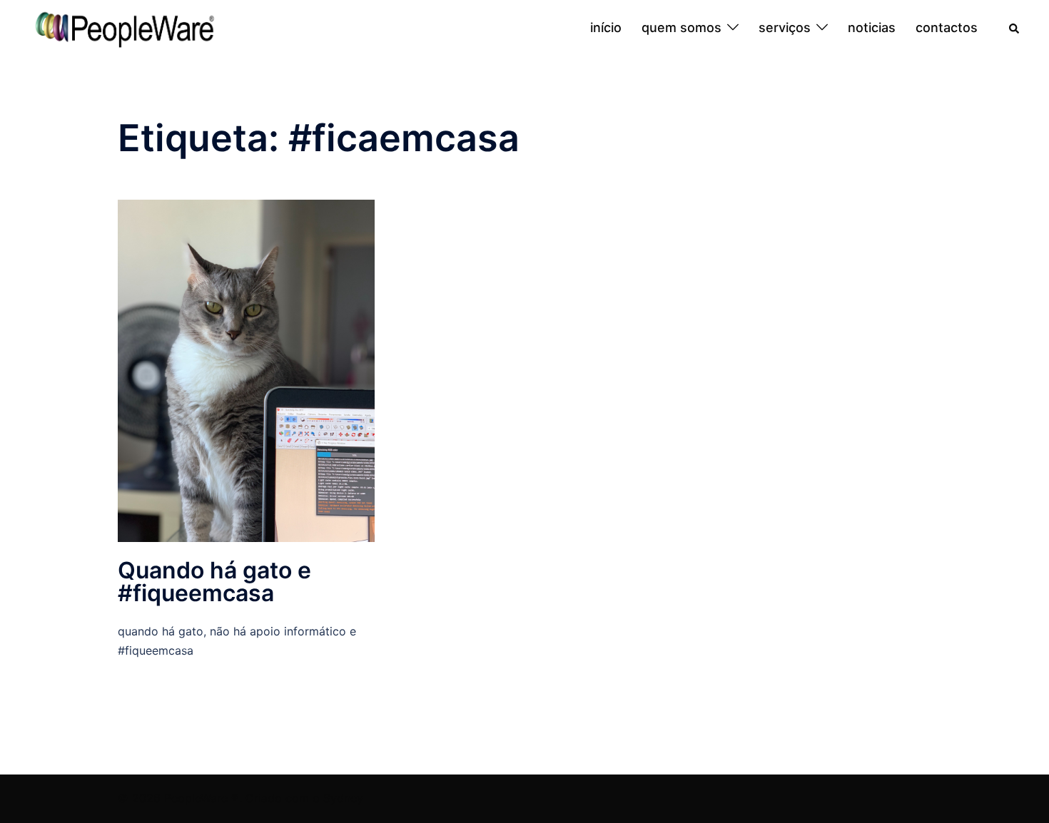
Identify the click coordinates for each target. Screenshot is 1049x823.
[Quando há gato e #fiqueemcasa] (246, 369)
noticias (872, 27)
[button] (1014, 27)
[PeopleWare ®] (125, 26)
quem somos (681, 27)
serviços (785, 27)
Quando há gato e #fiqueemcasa (214, 581)
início (606, 27)
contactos (947, 27)
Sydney (343, 798)
